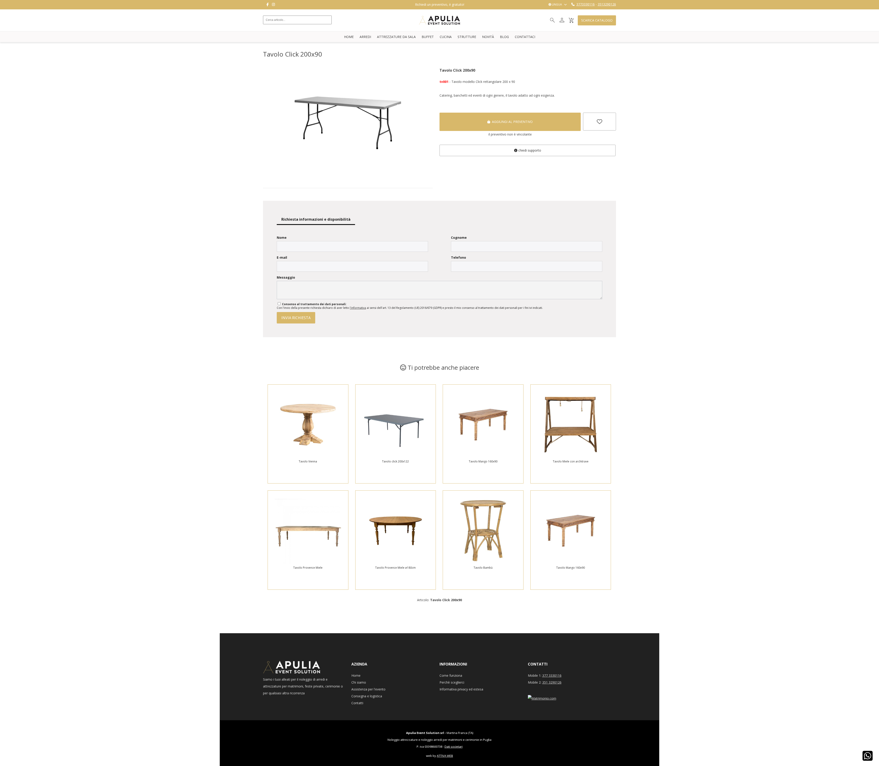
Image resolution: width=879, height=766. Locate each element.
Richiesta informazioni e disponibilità (315, 219)
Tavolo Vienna (308, 461)
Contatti (357, 703)
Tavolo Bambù (483, 568)
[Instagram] (273, 4)
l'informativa (358, 308)
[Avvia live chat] (867, 759)
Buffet (428, 37)
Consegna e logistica (366, 696)
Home (349, 37)
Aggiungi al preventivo (511, 122)
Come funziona (451, 675)
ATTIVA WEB (445, 756)
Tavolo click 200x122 (395, 461)
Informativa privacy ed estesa (461, 689)
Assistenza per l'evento (368, 689)
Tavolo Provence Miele (308, 568)
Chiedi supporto (529, 150)
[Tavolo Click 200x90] (348, 177)
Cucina (446, 37)
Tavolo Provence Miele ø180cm (395, 568)
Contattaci (525, 37)
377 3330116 (552, 675)
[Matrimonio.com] (542, 698)
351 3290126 (552, 682)
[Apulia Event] (273, 27)
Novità (488, 37)
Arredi (365, 37)
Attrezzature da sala (396, 37)
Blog (504, 37)
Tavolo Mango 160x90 (483, 461)
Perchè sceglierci (452, 682)
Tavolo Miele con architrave (571, 461)
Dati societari (454, 746)
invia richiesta (296, 317)
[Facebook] (267, 4)
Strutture (467, 37)
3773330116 (585, 4)
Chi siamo (358, 682)
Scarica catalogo (597, 20)
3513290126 (607, 4)
